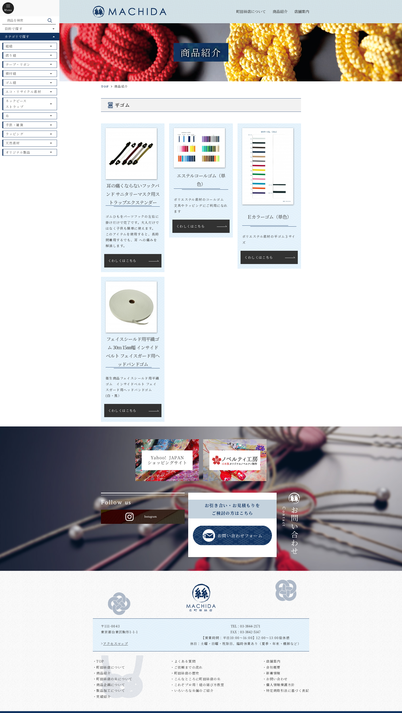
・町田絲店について (109, 667)
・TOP (98, 661)
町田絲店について (251, 11)
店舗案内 (301, 11)
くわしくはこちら (122, 260)
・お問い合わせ (275, 679)
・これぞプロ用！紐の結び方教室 (197, 684)
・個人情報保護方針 (279, 684)
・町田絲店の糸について (112, 679)
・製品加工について (109, 690)
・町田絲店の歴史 (185, 673)
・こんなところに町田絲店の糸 (196, 679)
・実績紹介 (102, 696)
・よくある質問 (183, 661)
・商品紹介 (102, 673)
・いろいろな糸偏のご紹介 (192, 690)
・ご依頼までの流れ (187, 667)
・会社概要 (272, 667)
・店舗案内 (272, 661)
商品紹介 (280, 11)
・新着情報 (272, 673)
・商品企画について (109, 684)
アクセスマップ (115, 643)
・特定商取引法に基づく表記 (286, 690)
